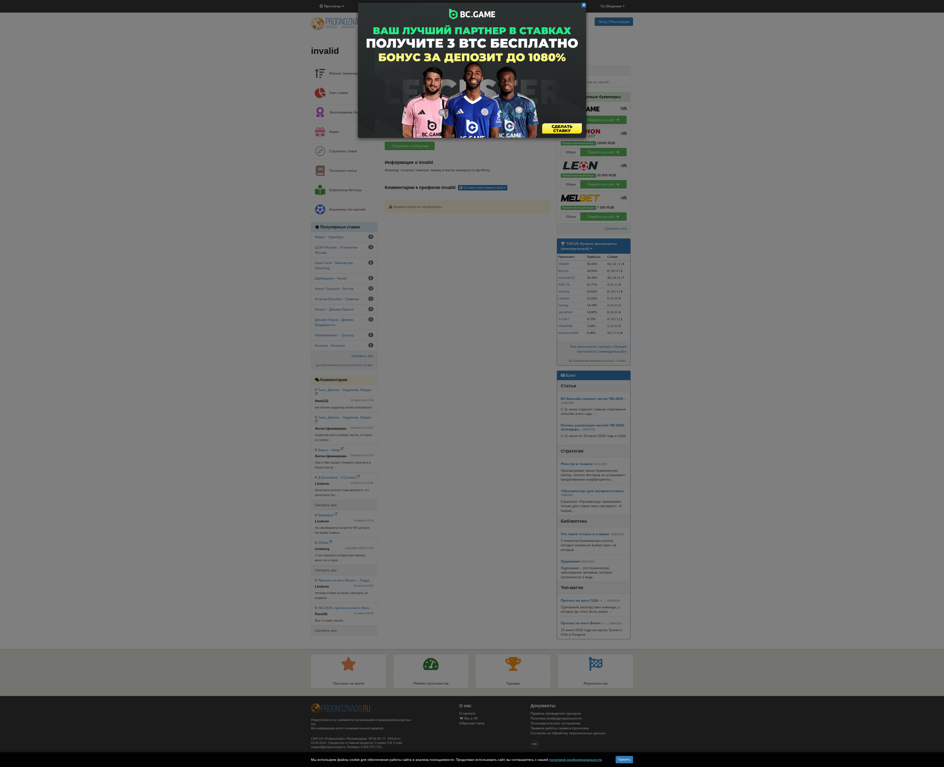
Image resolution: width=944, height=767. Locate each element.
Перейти (472, 70)
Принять (624, 759)
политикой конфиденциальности (575, 760)
